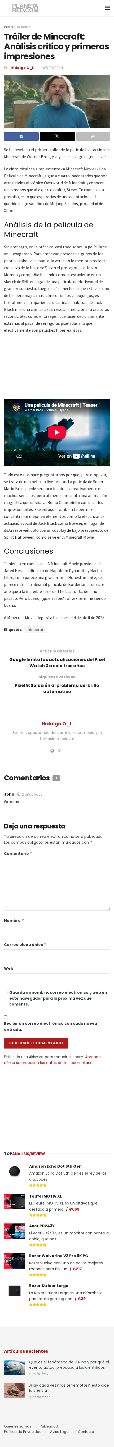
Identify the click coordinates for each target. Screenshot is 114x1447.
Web (8, 968)
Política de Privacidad (23, 1431)
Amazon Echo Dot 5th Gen (55, 1166)
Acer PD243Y (42, 1226)
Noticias (23, 27)
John (9, 794)
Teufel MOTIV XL (45, 1196)
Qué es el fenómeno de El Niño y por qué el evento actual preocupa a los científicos (69, 1364)
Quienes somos (17, 1426)
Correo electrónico (25, 944)
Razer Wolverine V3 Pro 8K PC (58, 1255)
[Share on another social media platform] (93, 136)
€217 (77, 1269)
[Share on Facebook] (21, 136)
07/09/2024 (53, 67)
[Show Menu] (107, 8)
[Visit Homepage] (25, 8)
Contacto (86, 1431)
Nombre (14, 920)
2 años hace (32, 794)
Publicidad (49, 1426)
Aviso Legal (59, 1431)
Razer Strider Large (48, 1285)
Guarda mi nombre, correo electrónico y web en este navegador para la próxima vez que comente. (58, 998)
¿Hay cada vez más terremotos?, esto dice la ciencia (69, 1388)
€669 (74, 1209)
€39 (82, 1298)
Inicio (8, 27)
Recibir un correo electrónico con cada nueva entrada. (50, 1026)
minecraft (36, 629)
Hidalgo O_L (22, 67)
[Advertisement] (57, 1105)
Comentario (18, 853)
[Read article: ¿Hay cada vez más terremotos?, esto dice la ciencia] (14, 1390)
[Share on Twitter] (57, 136)
